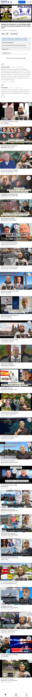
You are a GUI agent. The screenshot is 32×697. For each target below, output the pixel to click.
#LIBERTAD (4, 40)
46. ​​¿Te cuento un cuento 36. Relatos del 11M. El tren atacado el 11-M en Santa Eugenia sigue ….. (9, 171)
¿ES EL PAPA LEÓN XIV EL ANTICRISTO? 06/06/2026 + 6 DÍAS (9, 389)
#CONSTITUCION (6, 38)
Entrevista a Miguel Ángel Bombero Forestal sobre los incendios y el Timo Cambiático (10, 243)
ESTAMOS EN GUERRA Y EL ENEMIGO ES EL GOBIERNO (9, 655)
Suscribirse (21, 2)
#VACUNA (25, 40)
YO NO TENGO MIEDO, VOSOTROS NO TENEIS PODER (9, 558)
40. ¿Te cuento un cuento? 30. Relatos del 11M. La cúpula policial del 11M (10, 461)
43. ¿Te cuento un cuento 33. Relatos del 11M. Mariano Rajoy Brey (9, 340)
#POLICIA (20, 40)
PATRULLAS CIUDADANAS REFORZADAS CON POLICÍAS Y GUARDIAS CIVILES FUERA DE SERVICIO (8, 364)
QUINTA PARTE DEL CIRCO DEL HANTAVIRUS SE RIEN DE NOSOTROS (9, 510)
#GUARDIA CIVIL (18, 38)
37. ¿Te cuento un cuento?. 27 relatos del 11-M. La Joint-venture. (9, 679)
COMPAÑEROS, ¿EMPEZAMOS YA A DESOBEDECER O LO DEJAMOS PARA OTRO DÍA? (9, 195)
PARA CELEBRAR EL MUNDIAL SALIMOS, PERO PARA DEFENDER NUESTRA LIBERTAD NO (9, 219)
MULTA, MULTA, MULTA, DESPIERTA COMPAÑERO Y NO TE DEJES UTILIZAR (9, 146)
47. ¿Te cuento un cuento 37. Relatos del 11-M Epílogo (9, 122)
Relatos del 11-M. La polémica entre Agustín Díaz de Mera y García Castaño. (9, 631)
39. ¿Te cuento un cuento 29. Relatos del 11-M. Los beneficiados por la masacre (9, 582)
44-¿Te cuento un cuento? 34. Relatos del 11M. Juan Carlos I (10, 292)
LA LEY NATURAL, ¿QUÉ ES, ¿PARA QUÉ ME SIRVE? (9, 486)
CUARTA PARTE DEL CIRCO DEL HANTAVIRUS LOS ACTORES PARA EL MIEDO (9, 534)
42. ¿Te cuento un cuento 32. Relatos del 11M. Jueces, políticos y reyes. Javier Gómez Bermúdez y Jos (9, 413)
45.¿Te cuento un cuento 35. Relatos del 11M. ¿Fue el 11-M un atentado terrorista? (9, 267)
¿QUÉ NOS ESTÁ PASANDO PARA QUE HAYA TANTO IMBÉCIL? (10, 316)
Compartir (14, 33)
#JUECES (24, 38)
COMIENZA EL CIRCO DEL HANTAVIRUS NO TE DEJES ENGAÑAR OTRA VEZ (9, 607)
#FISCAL (12, 38)
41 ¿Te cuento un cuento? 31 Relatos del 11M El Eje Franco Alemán (9, 437)
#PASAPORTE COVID (13, 40)
